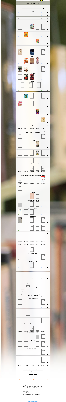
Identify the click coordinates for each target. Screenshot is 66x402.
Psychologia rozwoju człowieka (32, 369)
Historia (20, 0)
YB (41, 0)
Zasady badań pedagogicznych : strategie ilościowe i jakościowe (27, 369)
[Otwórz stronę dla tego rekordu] (20, 12)
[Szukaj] (43, 8)
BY (42, 0)
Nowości (18, 0)
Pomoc (22, 0)
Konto (24, 0)
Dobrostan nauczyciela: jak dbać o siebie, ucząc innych (28, 383)
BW (40, 0)
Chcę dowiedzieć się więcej (30, 401)
